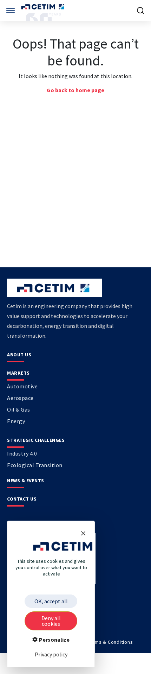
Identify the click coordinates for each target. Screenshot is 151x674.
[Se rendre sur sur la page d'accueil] (43, 7)
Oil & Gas (18, 409)
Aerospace (20, 397)
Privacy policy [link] (51, 654)
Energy (16, 421)
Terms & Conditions (110, 642)
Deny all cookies (51, 621)
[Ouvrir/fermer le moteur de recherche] (140, 10)
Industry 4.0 (22, 453)
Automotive (22, 386)
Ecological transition (35, 465)
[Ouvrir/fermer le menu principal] (10, 10)
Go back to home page (75, 90)
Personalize (54, 639)
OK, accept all (51, 601)
